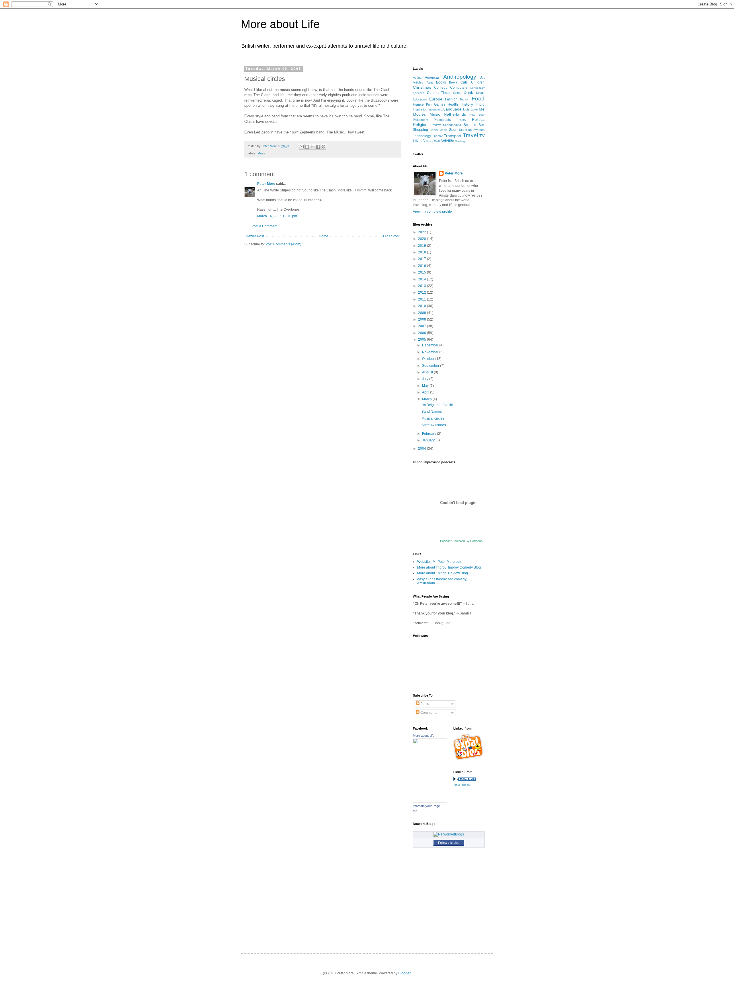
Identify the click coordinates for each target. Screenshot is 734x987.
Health (453, 104)
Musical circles (432, 418)
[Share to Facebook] (318, 147)
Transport (452, 135)
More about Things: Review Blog (442, 573)
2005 (422, 340)
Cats (464, 82)
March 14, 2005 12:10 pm (277, 216)
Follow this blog (448, 842)
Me (482, 109)
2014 (422, 279)
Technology (422, 136)
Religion (420, 124)
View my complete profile (432, 212)
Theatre (437, 136)
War (437, 141)
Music (261, 153)
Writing (460, 141)
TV (482, 135)
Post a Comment (264, 226)
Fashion (451, 99)
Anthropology (459, 77)
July (425, 379)
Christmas (422, 87)
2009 (422, 313)
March (427, 399)
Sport (453, 130)
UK (415, 141)
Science (470, 125)
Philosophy (420, 119)
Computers (458, 88)
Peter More (266, 184)
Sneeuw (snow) (433, 425)
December (430, 345)
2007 (422, 326)
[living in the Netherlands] (469, 759)
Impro (480, 104)
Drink (468, 92)
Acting (417, 77)
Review (435, 125)
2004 (422, 449)
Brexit (453, 82)
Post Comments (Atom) (283, 244)
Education (420, 99)
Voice (429, 141)
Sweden (479, 129)
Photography (443, 119)
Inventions (435, 109)
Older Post (391, 236)
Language (452, 109)
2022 (422, 232)
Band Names (431, 412)
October (428, 359)
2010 (422, 306)
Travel (470, 135)
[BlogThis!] (307, 147)
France (418, 104)
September (431, 366)
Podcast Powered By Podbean (461, 541)
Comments (428, 713)
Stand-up (465, 129)
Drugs (480, 92)
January (429, 440)
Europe (435, 99)
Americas (432, 77)
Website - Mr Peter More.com (439, 562)
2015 (422, 272)
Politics (478, 119)
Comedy (440, 88)
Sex (482, 125)
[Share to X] (312, 147)
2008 (422, 319)
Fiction (464, 99)
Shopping (420, 130)
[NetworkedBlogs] (449, 834)
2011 (422, 299)
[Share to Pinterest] (323, 147)
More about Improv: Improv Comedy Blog (449, 567)
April (426, 392)
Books (441, 82)
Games (439, 104)
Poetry (462, 119)
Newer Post (255, 236)
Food (478, 99)
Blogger (404, 973)
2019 (422, 246)
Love (474, 109)
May (426, 386)
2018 (422, 252)
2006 (422, 333)
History (466, 104)
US (422, 141)
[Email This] (301, 147)
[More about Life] (430, 801)
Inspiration (420, 109)
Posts (424, 704)
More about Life (280, 24)
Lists (466, 109)
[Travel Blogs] (464, 780)
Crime (457, 92)
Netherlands (455, 114)
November (430, 352)
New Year (477, 114)
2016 (422, 266)
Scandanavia (452, 125)
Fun (429, 104)
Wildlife (447, 141)
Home (323, 236)
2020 (422, 239)
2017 (422, 259)
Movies (419, 114)
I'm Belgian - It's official (438, 405)
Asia (430, 82)
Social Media (439, 129)
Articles (418, 82)
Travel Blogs (461, 784)
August (428, 372)
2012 (422, 292)
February (429, 434)
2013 (422, 286)
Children (478, 82)
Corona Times (439, 93)
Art (482, 77)
